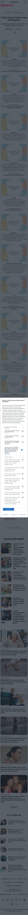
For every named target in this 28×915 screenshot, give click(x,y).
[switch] (22, 431)
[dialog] (14, 457)
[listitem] (14, 427)
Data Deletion (5, 514)
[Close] (25, 400)
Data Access (14, 514)
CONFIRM (8, 509)
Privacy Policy (22, 514)
